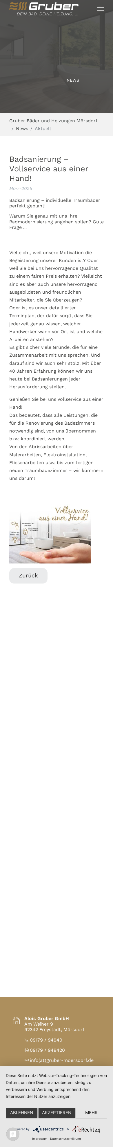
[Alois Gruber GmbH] (44, 9)
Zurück (28, 575)
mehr (91, 1112)
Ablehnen (21, 1112)
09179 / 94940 (46, 1040)
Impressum (40, 1138)
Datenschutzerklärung (65, 1138)
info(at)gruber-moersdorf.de (62, 1060)
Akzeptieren (56, 1112)
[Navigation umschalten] (100, 9)
